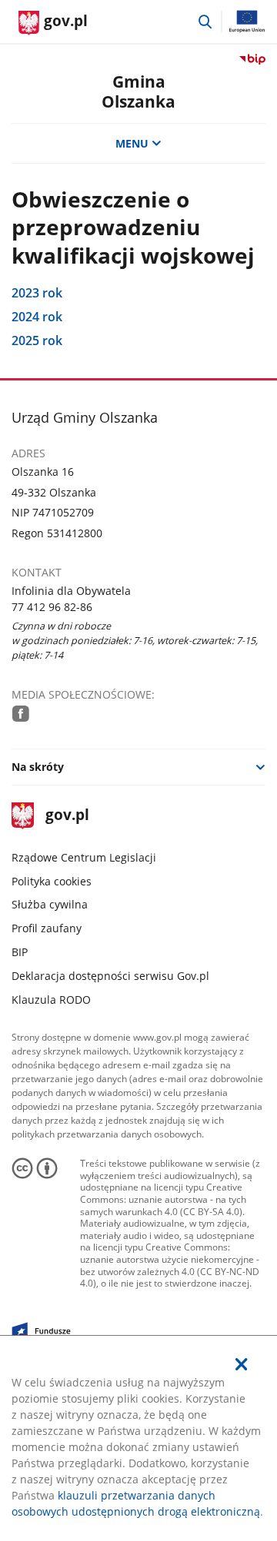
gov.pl (66, 815)
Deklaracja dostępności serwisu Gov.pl (110, 975)
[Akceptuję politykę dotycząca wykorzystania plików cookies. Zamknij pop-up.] (242, 1364)
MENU (132, 143)
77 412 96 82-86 (52, 606)
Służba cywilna (50, 904)
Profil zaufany (47, 928)
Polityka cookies (52, 881)
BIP (20, 952)
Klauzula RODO (51, 999)
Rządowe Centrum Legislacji (84, 857)
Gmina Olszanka (138, 91)
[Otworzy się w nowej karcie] (21, 713)
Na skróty (38, 766)
